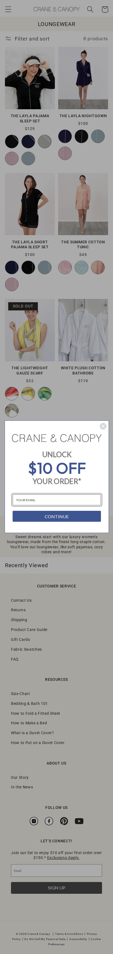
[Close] (103, 426)
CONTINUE (57, 516)
